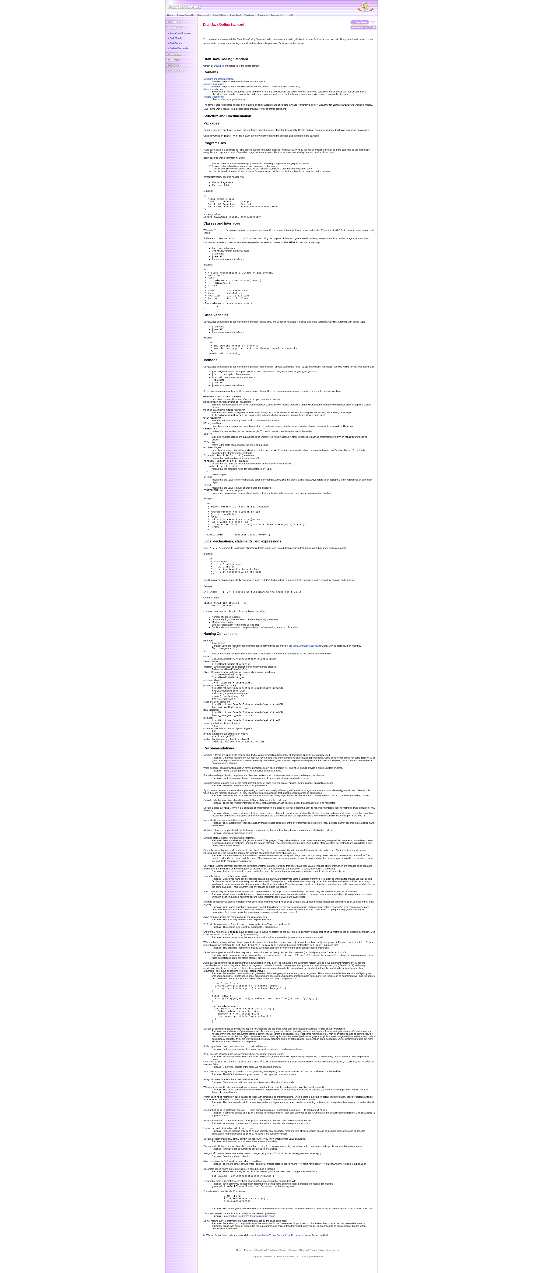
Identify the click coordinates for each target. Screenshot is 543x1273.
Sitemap (303, 1250)
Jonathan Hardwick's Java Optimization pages (251, 1216)
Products (248, 1250)
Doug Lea (219, 65)
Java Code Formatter (180, 33)
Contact (293, 1250)
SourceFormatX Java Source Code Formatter (277, 1235)
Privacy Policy (316, 1250)
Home (239, 1250)
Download (261, 1250)
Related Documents (213, 96)
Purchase (272, 1250)
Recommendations (213, 89)
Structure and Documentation (218, 79)
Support (283, 1250)
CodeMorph (175, 38)
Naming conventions (213, 84)
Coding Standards (178, 48)
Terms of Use (333, 1250)
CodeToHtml (175, 43)
